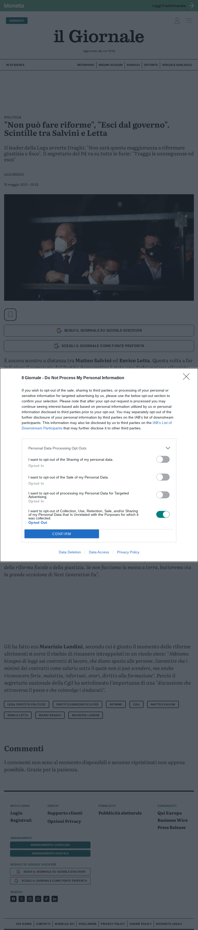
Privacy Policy (128, 552)
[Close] (188, 378)
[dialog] (99, 465)
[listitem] (99, 448)
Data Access (99, 552)
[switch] (163, 459)
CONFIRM (61, 534)
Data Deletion (70, 552)
